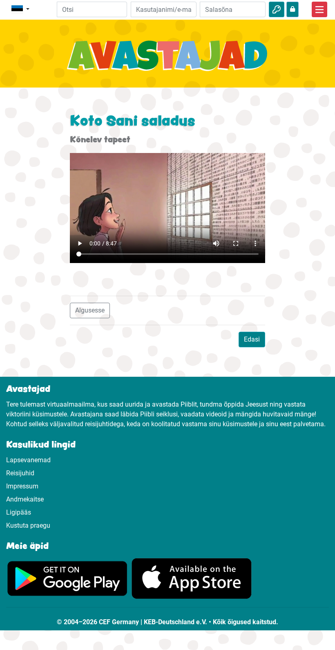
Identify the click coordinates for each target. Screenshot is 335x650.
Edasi (252, 339)
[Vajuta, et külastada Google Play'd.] (67, 578)
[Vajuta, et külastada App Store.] (191, 578)
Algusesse (90, 310)
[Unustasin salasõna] (292, 9)
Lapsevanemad (28, 460)
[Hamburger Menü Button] (319, 9)
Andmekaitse (25, 499)
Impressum (22, 486)
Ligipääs (18, 512)
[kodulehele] (167, 60)
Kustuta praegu (28, 525)
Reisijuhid (20, 473)
